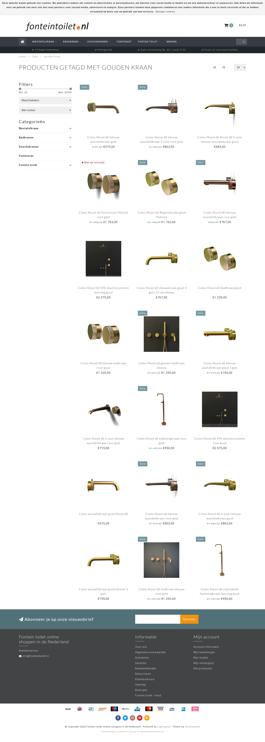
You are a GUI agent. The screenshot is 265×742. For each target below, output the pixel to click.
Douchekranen (97, 41)
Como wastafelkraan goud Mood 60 (103, 513)
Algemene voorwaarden (150, 652)
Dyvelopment (192, 726)
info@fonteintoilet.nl (35, 656)
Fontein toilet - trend (148, 695)
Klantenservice (144, 679)
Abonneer (189, 619)
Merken (172, 41)
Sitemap (140, 684)
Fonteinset (124, 41)
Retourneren (143, 673)
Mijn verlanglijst (203, 663)
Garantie (140, 663)
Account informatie (206, 646)
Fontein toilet (148, 41)
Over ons (141, 646)
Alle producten (202, 668)
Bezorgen (141, 690)
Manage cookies (165, 11)
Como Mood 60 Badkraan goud (219, 287)
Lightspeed (164, 726)
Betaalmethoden (145, 668)
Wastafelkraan (43, 41)
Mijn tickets (200, 657)
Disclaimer (142, 657)
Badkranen (70, 41)
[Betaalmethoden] (68, 709)
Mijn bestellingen (204, 652)
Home (22, 56)
